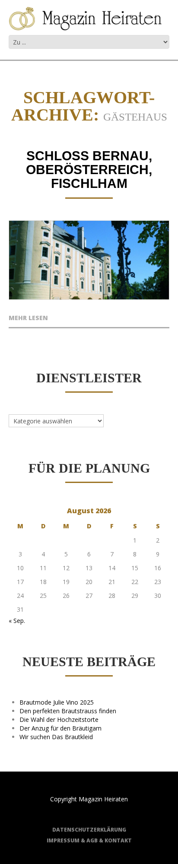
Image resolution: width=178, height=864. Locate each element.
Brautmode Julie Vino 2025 (56, 702)
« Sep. (17, 620)
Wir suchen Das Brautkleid (56, 737)
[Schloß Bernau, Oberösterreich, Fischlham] (89, 260)
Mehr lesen (28, 318)
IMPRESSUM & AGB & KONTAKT (89, 840)
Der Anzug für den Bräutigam (60, 728)
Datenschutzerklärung (89, 829)
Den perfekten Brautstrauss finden (67, 711)
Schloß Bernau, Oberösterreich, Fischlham (89, 170)
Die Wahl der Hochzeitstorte (59, 719)
